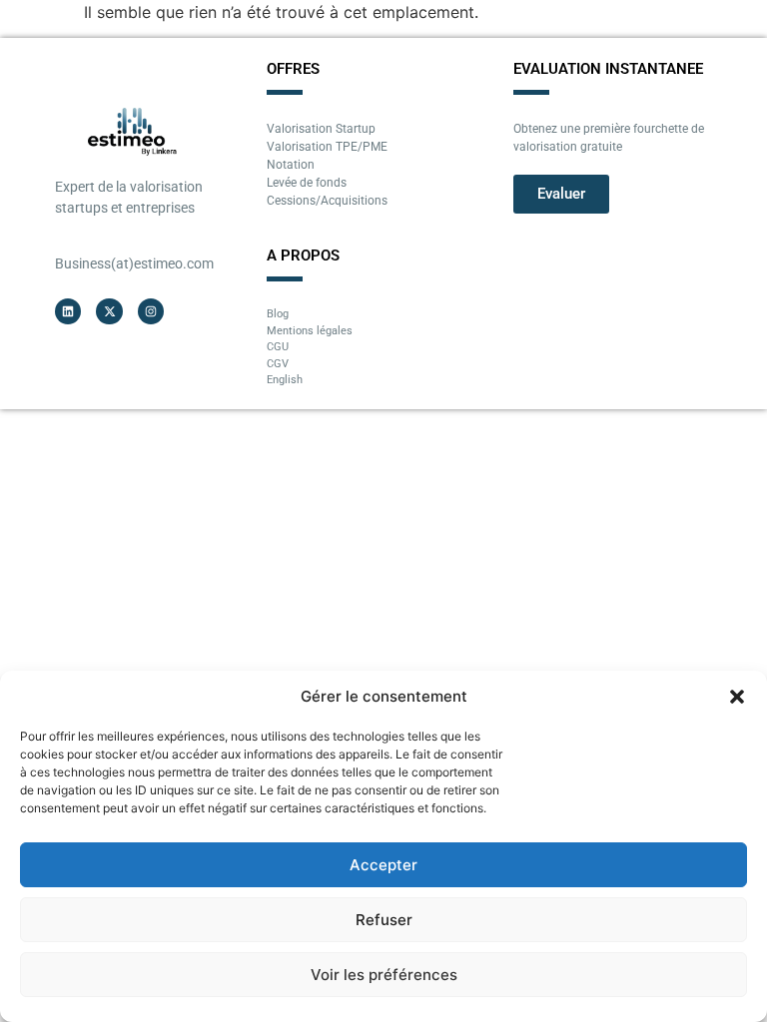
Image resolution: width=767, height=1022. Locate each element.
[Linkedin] (68, 311)
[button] (737, 697)
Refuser (384, 919)
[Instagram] (151, 311)
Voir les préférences (384, 974)
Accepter (383, 864)
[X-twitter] (109, 311)
